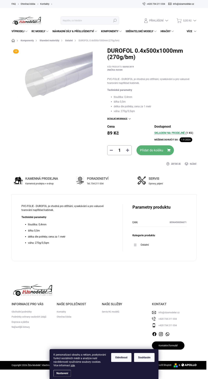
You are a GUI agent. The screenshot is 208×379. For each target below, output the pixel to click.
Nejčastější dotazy (21, 327)
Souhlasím (144, 357)
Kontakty (44, 4)
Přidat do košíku (151, 150)
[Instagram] (160, 333)
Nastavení (62, 373)
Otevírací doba (28, 4)
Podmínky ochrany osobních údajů (29, 316)
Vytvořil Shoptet (163, 365)
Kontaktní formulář (168, 345)
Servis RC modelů (110, 311)
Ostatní (145, 244)
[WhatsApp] (167, 333)
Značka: (114, 70)
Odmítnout (121, 357)
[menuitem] (20, 31)
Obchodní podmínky (22, 311)
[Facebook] (154, 333)
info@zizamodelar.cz (169, 312)
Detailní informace (117, 119)
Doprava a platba (20, 322)
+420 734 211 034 (167, 319)
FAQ (14, 4)
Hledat (114, 20)
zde (73, 365)
